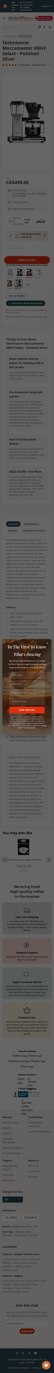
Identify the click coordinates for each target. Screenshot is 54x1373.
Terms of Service (30, 727)
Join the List (27, 710)
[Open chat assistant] (46, 1365)
